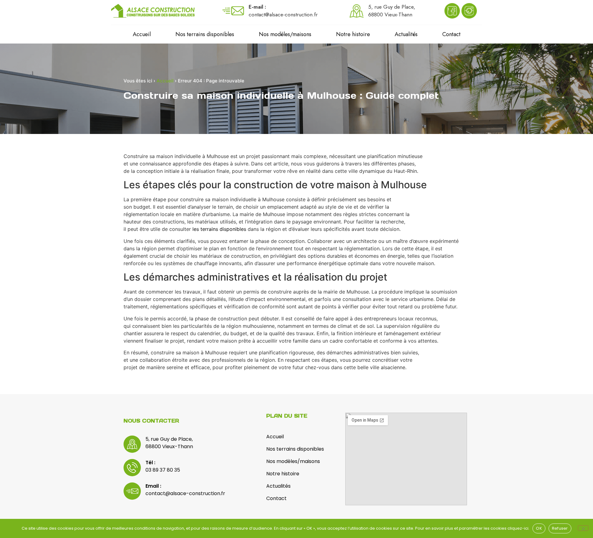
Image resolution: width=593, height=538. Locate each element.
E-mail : (257, 6)
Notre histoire (353, 34)
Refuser (560, 528)
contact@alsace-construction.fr (185, 493)
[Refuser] (583, 528)
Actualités (406, 34)
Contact (451, 34)
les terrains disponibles (219, 229)
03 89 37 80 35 (162, 469)
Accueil (142, 34)
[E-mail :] (233, 11)
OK (539, 528)
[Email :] (132, 491)
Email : (153, 486)
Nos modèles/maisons (285, 34)
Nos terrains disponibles (204, 34)
